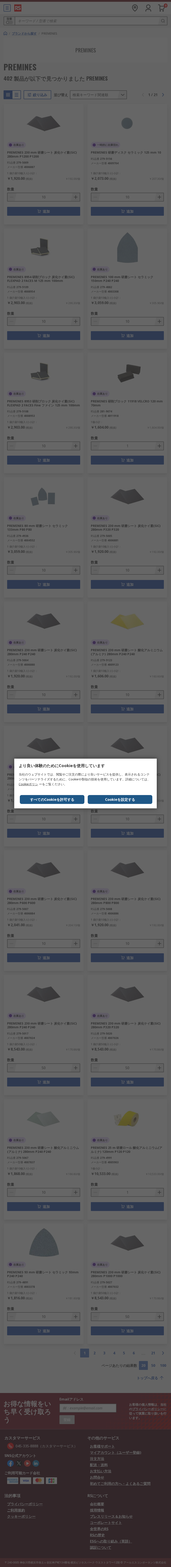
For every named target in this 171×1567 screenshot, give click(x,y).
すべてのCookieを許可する (52, 799)
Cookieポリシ (28, 784)
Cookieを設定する (120, 799)
